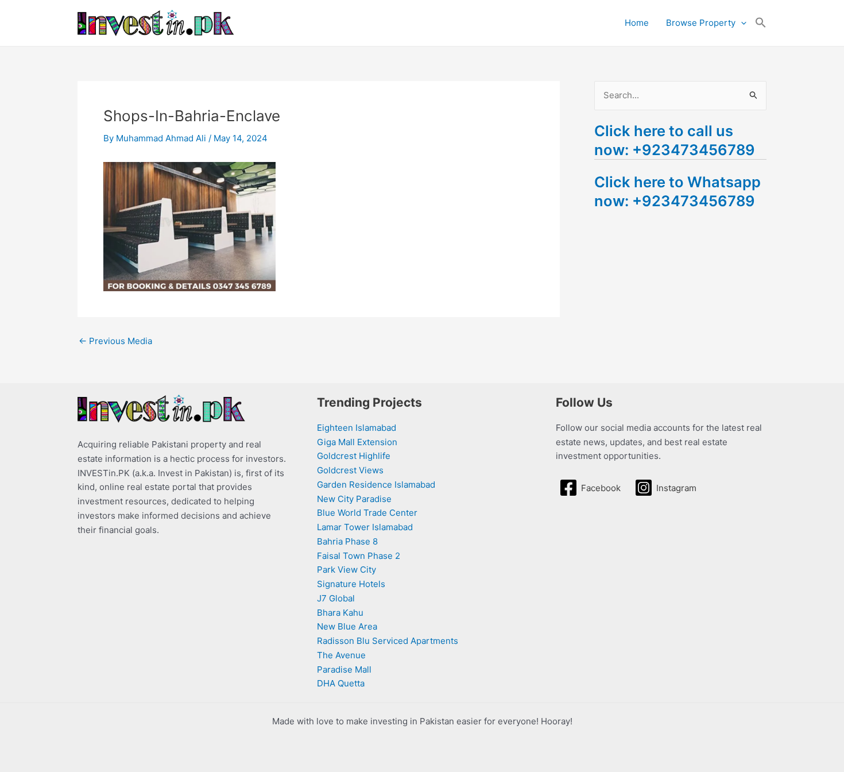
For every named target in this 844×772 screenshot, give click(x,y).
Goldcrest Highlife (353, 455)
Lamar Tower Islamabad (365, 527)
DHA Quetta (341, 683)
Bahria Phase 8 (347, 541)
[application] (740, 23)
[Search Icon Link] (760, 23)
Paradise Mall (344, 669)
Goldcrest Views (350, 470)
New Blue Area (347, 626)
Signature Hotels (351, 583)
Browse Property (700, 22)
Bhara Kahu (340, 612)
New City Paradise (354, 498)
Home (637, 22)
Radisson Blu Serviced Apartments (387, 640)
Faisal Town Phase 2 (358, 555)
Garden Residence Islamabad (376, 484)
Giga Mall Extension (357, 442)
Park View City (346, 569)
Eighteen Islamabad (356, 427)
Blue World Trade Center (367, 512)
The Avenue (341, 655)
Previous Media (115, 341)
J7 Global (336, 598)
